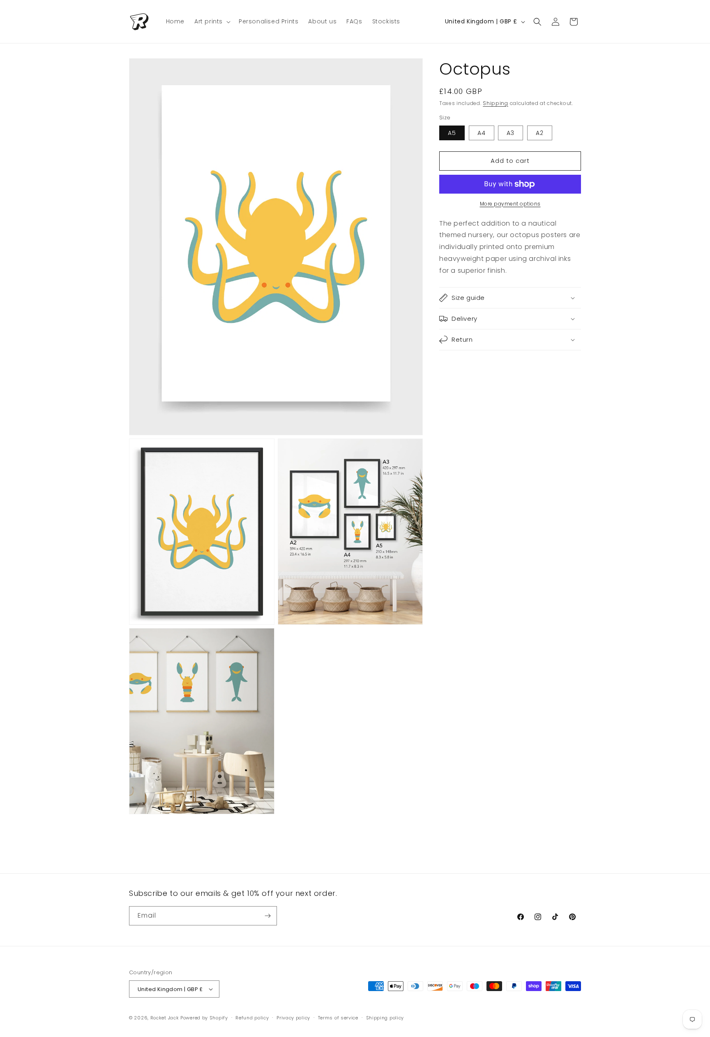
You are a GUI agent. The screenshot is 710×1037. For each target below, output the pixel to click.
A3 (510, 133)
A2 (540, 133)
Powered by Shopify (204, 1017)
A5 (452, 133)
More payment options (510, 203)
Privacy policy (293, 1017)
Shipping (495, 103)
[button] (211, 21)
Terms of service (338, 1017)
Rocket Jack (164, 1017)
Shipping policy (385, 1017)
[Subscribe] (267, 915)
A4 (481, 133)
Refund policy (252, 1017)
